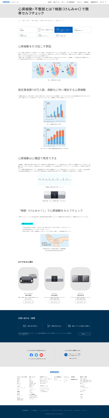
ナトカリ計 (31, 398)
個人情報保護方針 (25, 410)
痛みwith (82, 391)
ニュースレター (66, 380)
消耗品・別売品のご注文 (44, 381)
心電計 (30, 390)
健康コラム (81, 383)
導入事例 (55, 378)
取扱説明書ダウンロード (44, 385)
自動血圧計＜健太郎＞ (33, 397)
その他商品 (31, 392)
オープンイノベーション (57, 380)
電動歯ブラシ (31, 386)
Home (19, 20)
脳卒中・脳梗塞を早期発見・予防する (85, 381)
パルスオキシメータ (32, 389)
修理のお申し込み (43, 380)
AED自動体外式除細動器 (33, 395)
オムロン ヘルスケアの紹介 (22, 376)
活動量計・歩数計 (32, 384)
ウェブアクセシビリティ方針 (57, 410)
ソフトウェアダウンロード (44, 388)
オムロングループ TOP (68, 410)
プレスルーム (66, 376)
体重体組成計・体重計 (32, 383)
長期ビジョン (19, 383)
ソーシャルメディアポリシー (44, 410)
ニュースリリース (66, 378)
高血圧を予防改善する (83, 378)
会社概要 (18, 392)
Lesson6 (86, 169)
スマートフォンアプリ (44, 387)
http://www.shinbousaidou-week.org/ (54, 250)
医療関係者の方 (74, 379)
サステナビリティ (19, 395)
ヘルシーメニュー (82, 384)
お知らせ (81, 396)
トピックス (65, 381)
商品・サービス (32, 376)
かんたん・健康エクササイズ (84, 387)
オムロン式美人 (83, 390)
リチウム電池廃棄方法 (44, 391)
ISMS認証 (81, 397)
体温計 (30, 380)
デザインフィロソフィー (21, 387)
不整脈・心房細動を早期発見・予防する (86, 380)
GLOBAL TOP (77, 410)
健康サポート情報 (26, 20)
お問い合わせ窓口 (43, 383)
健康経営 (18, 394)
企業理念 (18, 380)
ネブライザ (31, 387)
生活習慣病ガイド (82, 386)
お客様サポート (43, 376)
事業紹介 (18, 381)
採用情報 (73, 376)
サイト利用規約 (34, 410)
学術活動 (18, 386)
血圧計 (30, 378)
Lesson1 (62, 52)
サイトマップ (84, 410)
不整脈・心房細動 (34, 20)
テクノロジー (19, 384)
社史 (18, 389)
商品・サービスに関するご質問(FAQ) (46, 378)
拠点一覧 (18, 397)
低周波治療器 (31, 381)
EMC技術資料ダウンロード (44, 390)
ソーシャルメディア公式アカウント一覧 (36, 358)
